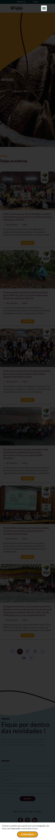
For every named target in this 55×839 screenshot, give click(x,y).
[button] (44, 8)
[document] (27, 419)
